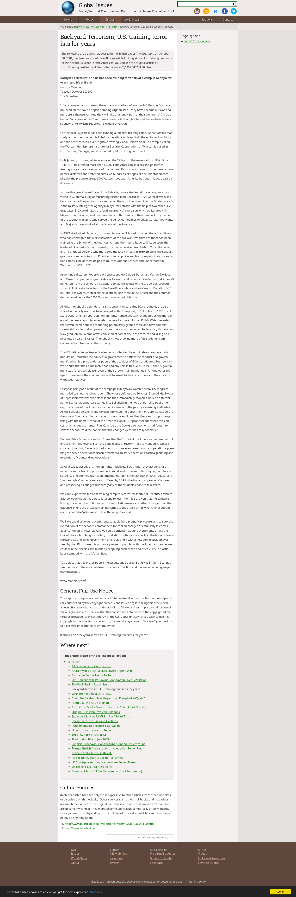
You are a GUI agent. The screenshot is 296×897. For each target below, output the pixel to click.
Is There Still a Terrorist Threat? (92, 753)
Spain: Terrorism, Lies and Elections (95, 721)
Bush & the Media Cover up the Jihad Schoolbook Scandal (109, 707)
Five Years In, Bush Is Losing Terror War (98, 758)
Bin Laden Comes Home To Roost (93, 675)
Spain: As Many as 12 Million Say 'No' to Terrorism (104, 716)
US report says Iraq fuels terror (92, 767)
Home (68, 19)
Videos (202, 853)
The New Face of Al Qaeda (89, 735)
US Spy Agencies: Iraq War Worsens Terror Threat (104, 762)
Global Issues (96, 5)
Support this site (161, 858)
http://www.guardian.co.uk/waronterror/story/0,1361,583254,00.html (109, 824)
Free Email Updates (162, 853)
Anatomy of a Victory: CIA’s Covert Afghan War (102, 671)
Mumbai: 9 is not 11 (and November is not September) (107, 771)
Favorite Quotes (208, 863)
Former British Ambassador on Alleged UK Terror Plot (107, 748)
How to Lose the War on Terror (92, 730)
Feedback (156, 863)
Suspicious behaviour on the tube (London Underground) (109, 744)
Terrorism (112, 26)
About (89, 19)
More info (96, 892)
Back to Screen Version (197, 41)
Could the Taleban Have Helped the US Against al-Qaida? (108, 698)
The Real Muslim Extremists (90, 684)
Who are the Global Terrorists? (91, 694)
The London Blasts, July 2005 (90, 739)
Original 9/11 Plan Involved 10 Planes (96, 712)
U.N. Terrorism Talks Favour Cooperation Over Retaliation (109, 680)
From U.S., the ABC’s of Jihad (90, 703)
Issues (110, 19)
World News (132, 19)
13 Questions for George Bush (91, 666)
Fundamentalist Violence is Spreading (96, 726)
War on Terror (98, 26)
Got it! (281, 891)
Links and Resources (211, 858)
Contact (228, 19)
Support (206, 19)
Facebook (116, 858)
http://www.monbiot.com (81, 828)
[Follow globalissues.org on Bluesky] (215, 11)
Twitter (114, 863)
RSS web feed (118, 853)
